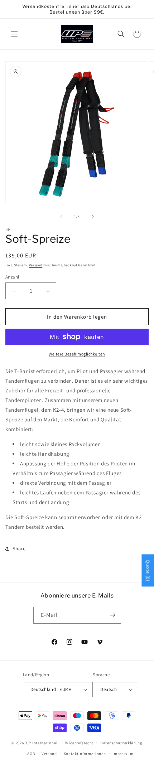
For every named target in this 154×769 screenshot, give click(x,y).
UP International (42, 742)
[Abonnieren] (113, 615)
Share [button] (19, 548)
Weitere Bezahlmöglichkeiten (77, 354)
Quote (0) (148, 570)
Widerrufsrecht (79, 742)
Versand (36, 265)
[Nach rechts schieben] (93, 216)
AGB (31, 753)
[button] (14, 34)
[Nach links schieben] (61, 216)
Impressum (122, 753)
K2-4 (58, 409)
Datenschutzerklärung (121, 742)
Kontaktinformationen (85, 753)
